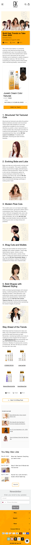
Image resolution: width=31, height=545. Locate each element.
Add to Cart (16, 107)
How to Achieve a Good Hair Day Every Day (19, 438)
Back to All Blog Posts (16, 400)
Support (15, 518)
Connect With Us (15, 529)
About (15, 523)
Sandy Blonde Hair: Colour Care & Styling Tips (18, 415)
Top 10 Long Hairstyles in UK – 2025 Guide (19, 430)
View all (15, 484)
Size (6, 100)
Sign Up (15, 507)
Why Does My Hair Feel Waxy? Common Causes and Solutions (17, 423)
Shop (15, 512)
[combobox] (3, 502)
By (7, 37)
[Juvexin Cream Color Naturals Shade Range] (15, 157)
